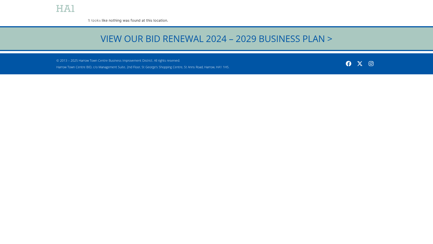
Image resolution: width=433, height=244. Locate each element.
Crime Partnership (271, 13)
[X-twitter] (359, 63)
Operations (305, 13)
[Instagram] (371, 63)
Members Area (336, 13)
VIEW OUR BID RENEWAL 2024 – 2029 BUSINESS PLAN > (216, 38)
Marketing (219, 13)
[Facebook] (348, 63)
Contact (364, 13)
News (241, 13)
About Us (193, 13)
